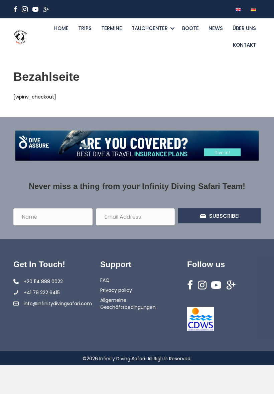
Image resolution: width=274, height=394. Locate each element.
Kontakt (244, 44)
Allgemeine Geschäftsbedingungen (128, 303)
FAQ (105, 280)
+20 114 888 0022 (43, 281)
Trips (85, 28)
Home (61, 28)
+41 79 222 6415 (42, 292)
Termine (111, 28)
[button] (172, 28)
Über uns (244, 28)
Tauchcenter (150, 28)
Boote (190, 28)
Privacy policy (116, 290)
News (216, 28)
